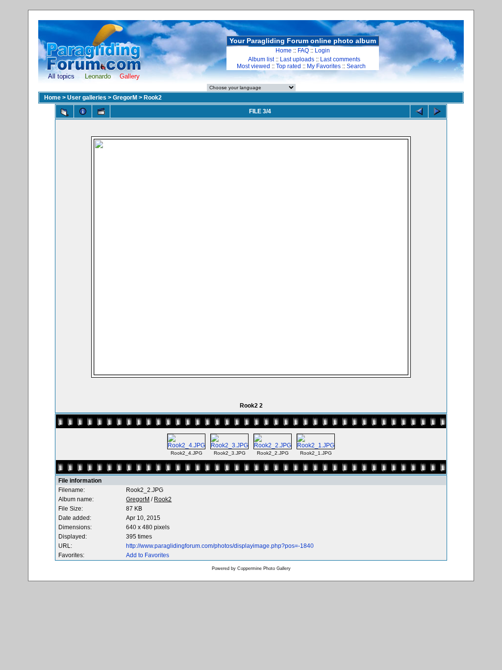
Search (356, 66)
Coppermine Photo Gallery (264, 568)
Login (322, 50)
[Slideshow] (101, 111)
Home (284, 50)
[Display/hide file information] (83, 111)
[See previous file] (419, 111)
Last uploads (297, 59)
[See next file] (437, 111)
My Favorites (324, 66)
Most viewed (253, 66)
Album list (261, 59)
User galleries (86, 97)
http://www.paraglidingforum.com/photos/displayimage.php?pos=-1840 (220, 545)
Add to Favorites (147, 555)
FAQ (303, 50)
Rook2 (153, 97)
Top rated (288, 66)
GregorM (125, 97)
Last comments (340, 59)
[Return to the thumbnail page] (65, 112)
